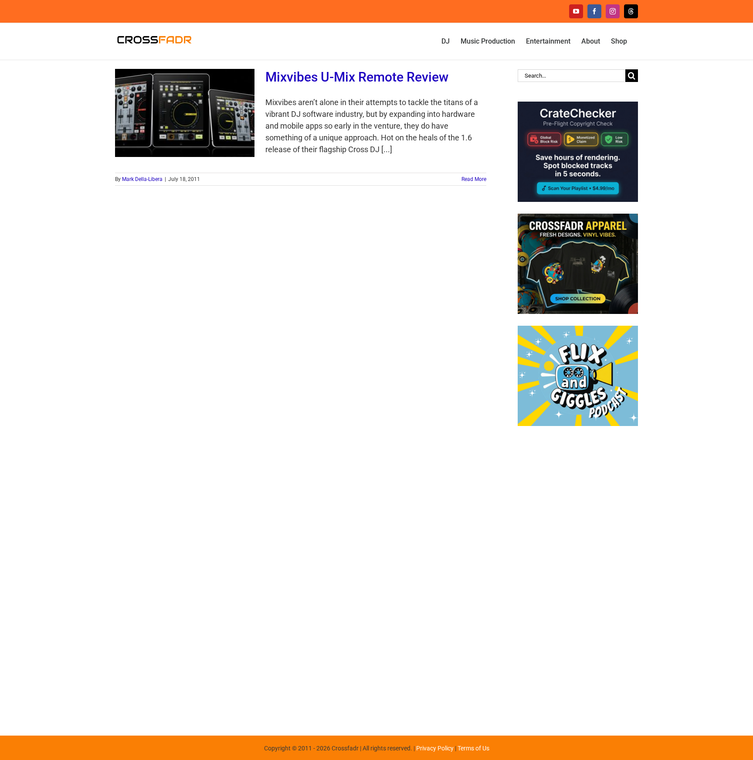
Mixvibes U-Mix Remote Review (356, 77)
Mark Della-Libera (142, 179)
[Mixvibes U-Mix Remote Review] (184, 113)
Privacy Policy (435, 748)
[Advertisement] (578, 576)
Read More (473, 179)
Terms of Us (473, 748)
